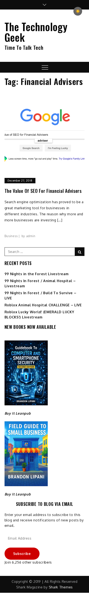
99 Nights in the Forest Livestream (37, 274)
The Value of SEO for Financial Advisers (43, 191)
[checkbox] (77, 11)
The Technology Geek (36, 32)
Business (11, 236)
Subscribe (22, 553)
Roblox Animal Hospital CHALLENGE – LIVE (43, 305)
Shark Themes (61, 587)
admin (30, 236)
